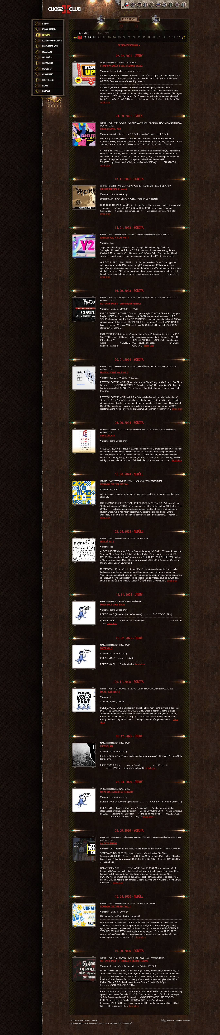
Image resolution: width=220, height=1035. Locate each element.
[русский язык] (158, 5)
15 (168, 37)
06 (124, 37)
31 (94, 37)
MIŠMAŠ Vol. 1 (107, 541)
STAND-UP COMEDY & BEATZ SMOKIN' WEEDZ (121, 65)
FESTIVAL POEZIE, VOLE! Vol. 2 (114, 372)
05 (119, 37)
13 (159, 37)
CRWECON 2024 (107, 435)
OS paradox (47, 63)
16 (173, 37)
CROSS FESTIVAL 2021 (110, 128)
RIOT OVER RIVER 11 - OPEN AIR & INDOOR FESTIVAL (124, 960)
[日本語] (177, 5)
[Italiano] (183, 5)
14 (164, 37)
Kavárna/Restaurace (52, 40)
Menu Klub (47, 52)
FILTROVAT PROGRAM (129, 45)
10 (144, 37)
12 (154, 37)
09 (139, 37)
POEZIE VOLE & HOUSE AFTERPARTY (116, 791)
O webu (186, 1020)
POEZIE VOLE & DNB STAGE (112, 604)
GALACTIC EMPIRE (108, 843)
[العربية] (171, 5)
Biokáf (45, 85)
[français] (146, 5)
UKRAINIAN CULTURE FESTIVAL (114, 484)
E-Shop (45, 23)
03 (109, 37)
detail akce (105, 102)
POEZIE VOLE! (106, 648)
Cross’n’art (47, 74)
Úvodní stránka (49, 29)
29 (84, 37)
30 (89, 37)
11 (149, 37)
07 (129, 37)
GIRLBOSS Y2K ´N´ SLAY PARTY (114, 237)
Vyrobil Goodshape (174, 1020)
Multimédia (47, 57)
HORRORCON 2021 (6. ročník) (113, 188)
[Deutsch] (139, 5)
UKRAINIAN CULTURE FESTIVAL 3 (115, 906)
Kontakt (46, 91)
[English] (133, 5)
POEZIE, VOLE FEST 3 (110, 691)
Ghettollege (48, 80)
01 (99, 37)
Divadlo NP (47, 68)
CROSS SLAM (106, 746)
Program (46, 35)
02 (104, 37)
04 (114, 37)
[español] (152, 5)
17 (178, 37)
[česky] (127, 5)
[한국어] (164, 5)
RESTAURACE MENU (50, 46)
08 (134, 37)
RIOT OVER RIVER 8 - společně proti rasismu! (120, 303)
